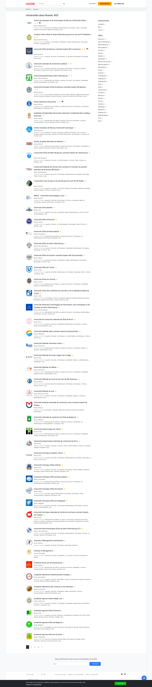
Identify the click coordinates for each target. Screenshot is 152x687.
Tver (99, 118)
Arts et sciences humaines (52, 94)
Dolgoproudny (42, 25)
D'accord (120, 683)
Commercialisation (39, 122)
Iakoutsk (40, 381)
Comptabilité (62, 42)
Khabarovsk (102, 112)
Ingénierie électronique (82, 94)
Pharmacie (69, 410)
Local (100, 30)
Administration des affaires (52, 80)
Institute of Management (43, 551)
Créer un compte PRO (92, 674)
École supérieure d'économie (45, 102)
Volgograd (41, 503)
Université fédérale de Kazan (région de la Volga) (52, 355)
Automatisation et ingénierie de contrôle (77, 521)
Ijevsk (39, 613)
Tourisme (75, 555)
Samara (40, 491)
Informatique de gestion (71, 545)
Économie (47, 27)
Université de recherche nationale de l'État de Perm (53, 319)
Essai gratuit (104, 3)
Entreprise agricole (52, 641)
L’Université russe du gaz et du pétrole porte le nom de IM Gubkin (59, 181)
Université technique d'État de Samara (48, 489)
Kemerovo (101, 109)
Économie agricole (46, 629)
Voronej (40, 281)
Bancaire (59, 569)
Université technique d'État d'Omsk (47, 465)
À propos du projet (60, 674)
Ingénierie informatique (40, 29)
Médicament (61, 410)
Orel (99, 121)
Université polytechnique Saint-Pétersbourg (50, 76)
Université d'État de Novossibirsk (46, 231)
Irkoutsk (40, 222)
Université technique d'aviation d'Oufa (48, 453)
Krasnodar (101, 59)
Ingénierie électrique (45, 134)
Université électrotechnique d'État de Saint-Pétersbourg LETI (57, 529)
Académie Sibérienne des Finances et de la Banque (53, 587)
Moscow (40, 54)
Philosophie (37, 299)
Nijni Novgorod (42, 158)
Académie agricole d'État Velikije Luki (48, 598)
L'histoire (36, 43)
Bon (99, 27)
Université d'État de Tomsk (44, 267)
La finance (83, 120)
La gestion (47, 42)
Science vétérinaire (49, 617)
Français (31, 674)
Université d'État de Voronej (44, 279)
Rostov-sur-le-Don (43, 393)
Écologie (57, 617)
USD (44, 674)
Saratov (40, 258)
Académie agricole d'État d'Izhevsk (47, 610)
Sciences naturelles (39, 96)
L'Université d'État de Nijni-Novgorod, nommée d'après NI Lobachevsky (61, 153)
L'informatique (54, 27)
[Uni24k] (30, 4)
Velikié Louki (41, 601)
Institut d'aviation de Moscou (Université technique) (53, 128)
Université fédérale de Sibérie (45, 367)
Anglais (69, 42)
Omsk (39, 467)
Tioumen (101, 93)
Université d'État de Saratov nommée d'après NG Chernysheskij (58, 255)
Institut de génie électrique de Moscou (48, 141)
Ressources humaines (48, 70)
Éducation (70, 56)
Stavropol (101, 107)
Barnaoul (101, 95)
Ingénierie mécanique (53, 29)
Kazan (39, 357)
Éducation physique (83, 298)
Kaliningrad (41, 334)
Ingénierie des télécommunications (61, 134)
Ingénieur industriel (50, 96)
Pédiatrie (81, 410)
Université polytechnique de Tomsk (47, 429)
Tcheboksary (41, 637)
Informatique (71, 27)
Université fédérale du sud (44, 391)
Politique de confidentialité (75, 674)
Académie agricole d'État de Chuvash (48, 634)
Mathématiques (63, 27)
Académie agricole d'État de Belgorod (48, 622)
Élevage (41, 617)
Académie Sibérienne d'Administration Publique (52, 575)
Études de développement (41, 523)
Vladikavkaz (102, 81)
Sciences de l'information (76, 96)
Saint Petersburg (42, 39)
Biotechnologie (62, 639)
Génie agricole (69, 627)
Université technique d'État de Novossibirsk (50, 477)
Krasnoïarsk (41, 369)
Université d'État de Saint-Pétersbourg (48, 243)
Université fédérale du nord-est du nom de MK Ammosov (55, 379)
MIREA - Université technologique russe (49, 196)
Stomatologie (37, 411)
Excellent (101, 24)
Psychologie (84, 42)
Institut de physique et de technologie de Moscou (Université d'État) (60, 20)
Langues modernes (39, 190)
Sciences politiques (50, 122)
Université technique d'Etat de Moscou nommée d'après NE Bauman (60, 87)
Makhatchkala (102, 115)
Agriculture (60, 615)
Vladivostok (41, 346)
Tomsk (40, 270)
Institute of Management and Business (48, 540)
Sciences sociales (64, 94)
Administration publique (77, 579)
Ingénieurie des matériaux (61, 70)
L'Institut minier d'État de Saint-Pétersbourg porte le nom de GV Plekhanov (62, 34)
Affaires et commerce (63, 96)
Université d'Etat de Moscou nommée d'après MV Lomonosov (57, 49)
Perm (39, 322)
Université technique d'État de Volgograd (49, 501)
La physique (83, 27)
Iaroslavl (101, 104)
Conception (58, 202)
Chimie (78, 27)
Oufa (39, 210)
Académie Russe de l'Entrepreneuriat (48, 563)
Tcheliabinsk (102, 76)
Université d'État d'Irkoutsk (44, 219)
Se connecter (119, 3)
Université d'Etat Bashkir (43, 207)
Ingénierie (73, 94)
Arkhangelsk (41, 553)
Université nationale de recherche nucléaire (50, 64)
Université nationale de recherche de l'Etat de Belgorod (55, 417)
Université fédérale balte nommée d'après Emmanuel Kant (56, 331)
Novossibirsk (41, 234)
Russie (35, 25)
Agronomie (37, 629)
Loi (66, 56)
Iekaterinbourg (42, 172)
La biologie (55, 410)
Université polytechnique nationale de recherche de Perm (56, 441)
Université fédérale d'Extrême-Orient (48, 343)
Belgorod (40, 419)
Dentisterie (75, 410)
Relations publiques (50, 581)
